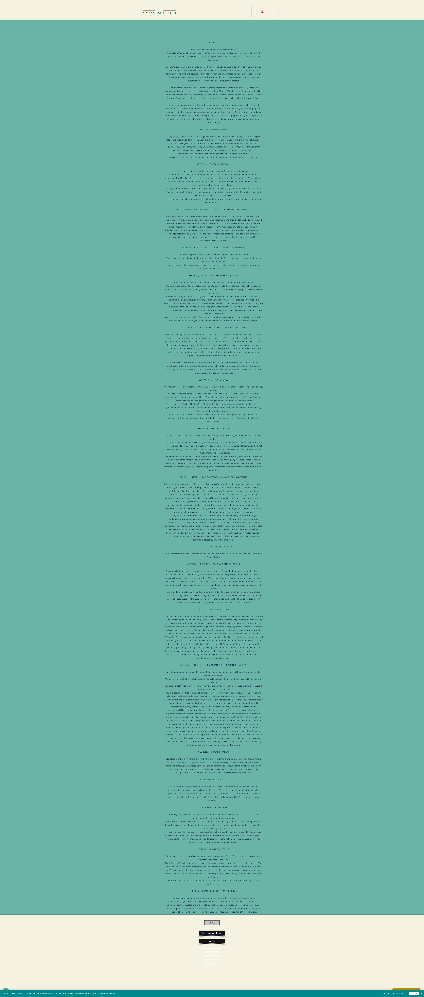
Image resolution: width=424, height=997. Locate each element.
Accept (414, 993)
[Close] (421, 993)
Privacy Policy (109, 993)
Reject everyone (399, 993)
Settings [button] (385, 993)
